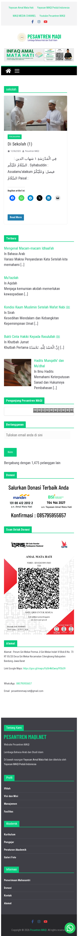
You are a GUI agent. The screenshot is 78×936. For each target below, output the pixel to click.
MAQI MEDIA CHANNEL (24, 15)
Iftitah (7, 788)
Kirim (10, 452)
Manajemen (10, 803)
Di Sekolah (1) (20, 144)
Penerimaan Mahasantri (17, 880)
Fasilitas (8, 811)
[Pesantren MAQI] (8, 70)
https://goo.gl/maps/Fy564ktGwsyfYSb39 (44, 668)
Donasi (8, 887)
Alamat (7, 903)
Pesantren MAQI (32, 151)
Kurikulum (9, 834)
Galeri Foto (10, 857)
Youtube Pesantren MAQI (52, 15)
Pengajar (9, 842)
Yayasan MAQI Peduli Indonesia (53, 7)
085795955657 (24, 683)
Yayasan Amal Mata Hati (21, 7)
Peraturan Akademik (15, 849)
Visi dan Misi (11, 796)
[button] (70, 928)
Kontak (8, 895)
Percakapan (14, 137)
